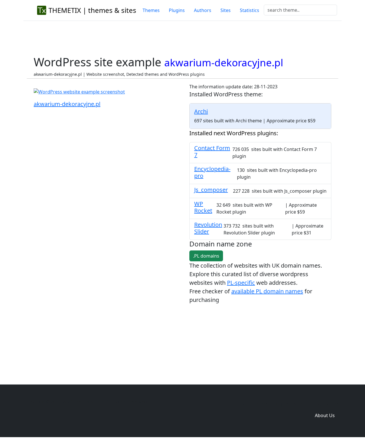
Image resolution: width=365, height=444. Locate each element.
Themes (151, 10)
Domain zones (323, 404)
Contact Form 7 (212, 151)
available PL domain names (267, 291)
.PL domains (206, 256)
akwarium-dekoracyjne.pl (67, 104)
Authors (202, 10)
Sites (225, 10)
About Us (325, 415)
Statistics (249, 10)
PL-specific (241, 282)
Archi (201, 111)
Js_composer (211, 190)
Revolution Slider (208, 228)
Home (240, 404)
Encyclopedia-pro (212, 172)
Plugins (177, 10)
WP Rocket (203, 207)
